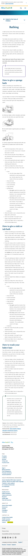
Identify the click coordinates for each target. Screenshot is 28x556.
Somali (9, 544)
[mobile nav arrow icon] (24, 20)
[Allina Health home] (6, 8)
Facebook (3, 537)
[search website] (21, 8)
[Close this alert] (26, 2)
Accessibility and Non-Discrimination (11, 534)
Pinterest (16, 537)
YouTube (10, 537)
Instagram (13, 537)
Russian (4, 544)
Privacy (4, 528)
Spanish (14, 544)
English (20, 542)
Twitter (5, 537)
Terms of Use (5, 531)
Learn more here (9, 3)
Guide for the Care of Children (12, 20)
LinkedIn (8, 537)
